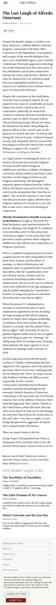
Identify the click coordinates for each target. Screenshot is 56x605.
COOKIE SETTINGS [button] (16, 594)
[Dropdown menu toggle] (28, 543)
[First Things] (28, 2)
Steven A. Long (10, 519)
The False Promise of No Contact (25, 495)
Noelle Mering (10, 499)
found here (47, 445)
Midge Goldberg (11, 481)
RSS (35, 459)
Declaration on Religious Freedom (22, 152)
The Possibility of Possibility (22, 477)
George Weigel (10, 23)
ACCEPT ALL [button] (15, 600)
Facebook (41, 456)
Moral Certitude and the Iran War (25, 515)
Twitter (25, 463)
